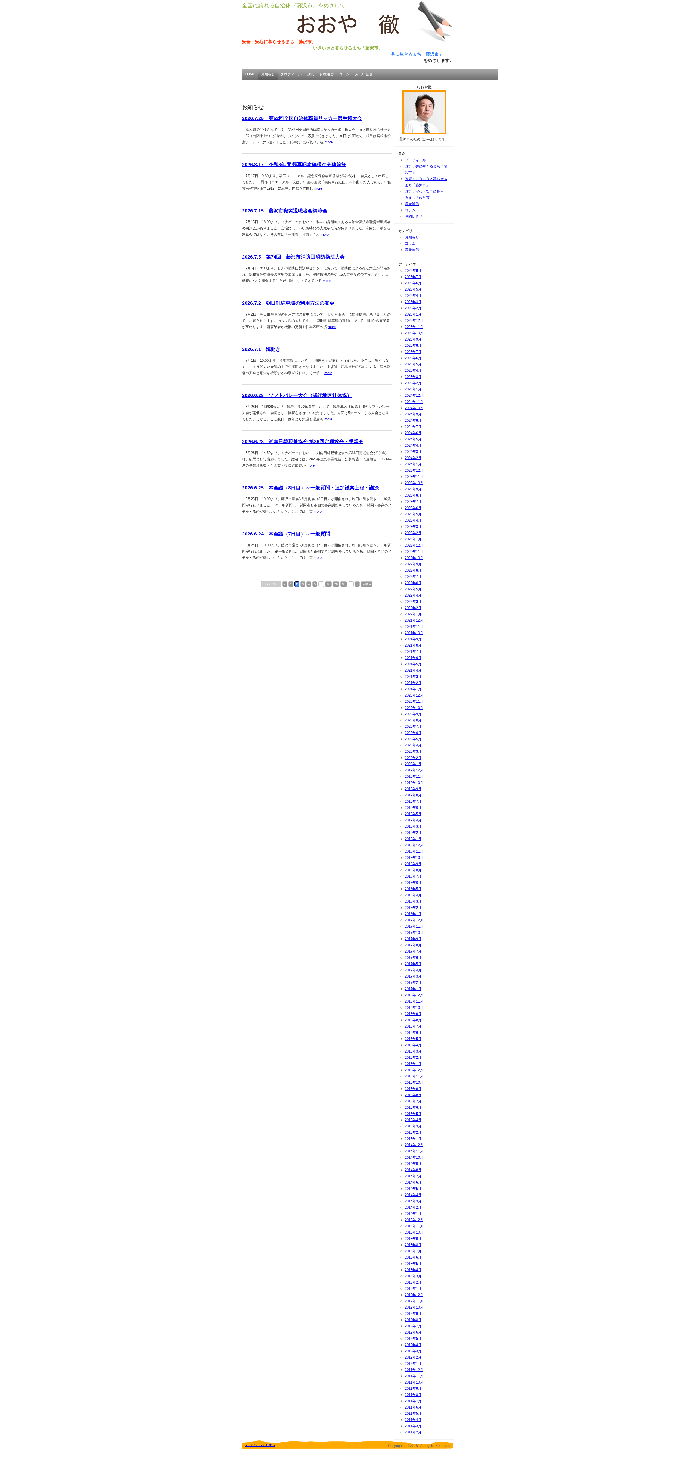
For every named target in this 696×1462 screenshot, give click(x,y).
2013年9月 (413, 1239)
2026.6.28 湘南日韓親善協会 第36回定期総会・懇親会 (302, 441)
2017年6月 (413, 958)
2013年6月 (413, 1257)
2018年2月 (413, 908)
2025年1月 (413, 389)
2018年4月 (413, 895)
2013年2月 (413, 1282)
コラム (344, 74)
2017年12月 (414, 920)
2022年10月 (414, 558)
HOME (250, 74)
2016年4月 (413, 1045)
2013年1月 (413, 1289)
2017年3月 (413, 976)
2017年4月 (413, 970)
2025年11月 (414, 327)
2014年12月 (414, 1145)
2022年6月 (413, 583)
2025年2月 (413, 383)
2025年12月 (414, 321)
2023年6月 (413, 508)
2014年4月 (413, 1195)
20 (336, 584)
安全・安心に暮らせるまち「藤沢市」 (279, 41)
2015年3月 (413, 1126)
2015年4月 (413, 1120)
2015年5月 (413, 1114)
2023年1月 (413, 539)
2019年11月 (414, 776)
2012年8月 (413, 1320)
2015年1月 (413, 1139)
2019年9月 (413, 789)
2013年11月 (414, 1226)
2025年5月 (413, 364)
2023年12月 (414, 470)
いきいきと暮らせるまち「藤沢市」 (348, 48)
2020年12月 (414, 695)
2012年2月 (413, 1357)
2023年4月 (413, 520)
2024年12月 (414, 395)
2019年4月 (413, 820)
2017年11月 (414, 926)
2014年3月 (413, 1201)
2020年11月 (414, 702)
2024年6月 (413, 433)
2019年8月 (413, 795)
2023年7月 (413, 502)
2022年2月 (413, 608)
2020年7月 (413, 726)
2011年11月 (414, 1376)
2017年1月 (413, 989)
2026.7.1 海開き (261, 349)
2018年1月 (413, 914)
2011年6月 (413, 1407)
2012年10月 (414, 1307)
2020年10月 (414, 708)
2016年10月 (414, 1008)
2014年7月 (413, 1176)
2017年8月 (413, 945)
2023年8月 (413, 495)
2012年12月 (414, 1295)
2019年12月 (414, 770)
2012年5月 (413, 1339)
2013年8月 (413, 1245)
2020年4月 (413, 745)
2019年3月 (413, 826)
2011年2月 (413, 1432)
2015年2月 (413, 1132)
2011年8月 (413, 1395)
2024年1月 (413, 464)
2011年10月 (414, 1382)
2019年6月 (413, 808)
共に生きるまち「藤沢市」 (417, 54)
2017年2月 (413, 983)
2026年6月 (413, 283)
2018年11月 (414, 851)
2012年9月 (413, 1314)
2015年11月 (414, 1076)
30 (343, 584)
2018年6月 (413, 883)
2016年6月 (413, 1033)
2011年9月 (413, 1389)
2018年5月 (413, 889)
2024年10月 (414, 408)
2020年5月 (413, 739)
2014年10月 (414, 1157)
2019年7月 (413, 801)
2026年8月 (413, 271)
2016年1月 (413, 1064)
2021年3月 (413, 677)
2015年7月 (413, 1101)
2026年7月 (413, 277)
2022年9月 (413, 564)
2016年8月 (413, 1020)
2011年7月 (413, 1401)
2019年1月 (413, 839)
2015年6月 (413, 1107)
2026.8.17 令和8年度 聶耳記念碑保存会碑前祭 (294, 164)
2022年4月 (413, 595)
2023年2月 (413, 533)
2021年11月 (414, 627)
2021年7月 (413, 652)
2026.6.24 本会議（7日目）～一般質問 (286, 534)
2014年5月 (413, 1189)
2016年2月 (413, 1057)
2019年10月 (414, 783)
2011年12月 (414, 1370)
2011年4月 (413, 1420)
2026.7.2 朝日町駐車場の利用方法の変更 (288, 303)
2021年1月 (413, 689)
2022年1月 (413, 614)
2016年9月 (413, 1014)
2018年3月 (413, 901)
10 (328, 584)
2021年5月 (413, 664)
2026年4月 (413, 296)
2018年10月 (414, 858)
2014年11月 (414, 1151)
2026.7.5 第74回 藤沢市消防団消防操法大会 (293, 257)
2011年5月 (413, 1413)
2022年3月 (413, 602)
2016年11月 (414, 1001)
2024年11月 (414, 402)
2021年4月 (413, 670)
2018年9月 (413, 864)
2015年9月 (413, 1089)
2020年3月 (413, 751)
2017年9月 (413, 939)
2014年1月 (413, 1214)
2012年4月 (413, 1345)
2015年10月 (414, 1082)
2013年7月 (413, 1251)
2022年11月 (414, 552)
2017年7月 (413, 951)
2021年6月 (413, 658)
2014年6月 (413, 1182)
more (329, 142)
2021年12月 (414, 620)
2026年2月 (413, 308)
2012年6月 (413, 1332)
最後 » (366, 584)
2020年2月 (413, 758)
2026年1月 (413, 314)
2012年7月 (413, 1326)
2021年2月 (413, 683)
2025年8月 (413, 346)
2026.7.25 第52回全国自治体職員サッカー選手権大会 (302, 118)
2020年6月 (413, 733)
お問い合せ (364, 74)
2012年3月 (413, 1351)
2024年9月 (413, 414)
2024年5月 (413, 439)
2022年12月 (414, 545)
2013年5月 (413, 1264)
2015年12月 (414, 1070)
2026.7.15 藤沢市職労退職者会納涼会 (284, 210)
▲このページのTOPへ (260, 1445)
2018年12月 (414, 845)
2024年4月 (413, 445)
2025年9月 (413, 339)
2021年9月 (413, 639)
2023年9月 (413, 489)
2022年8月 (413, 570)
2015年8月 (413, 1095)
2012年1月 (413, 1364)
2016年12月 (414, 995)
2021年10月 (414, 633)
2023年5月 (413, 514)
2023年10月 (414, 483)
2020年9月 (413, 714)
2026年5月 (413, 289)
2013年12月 (414, 1220)
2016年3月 (413, 1051)
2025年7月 (413, 352)
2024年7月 (413, 427)
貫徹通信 (326, 74)
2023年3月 (413, 527)
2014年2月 (413, 1207)
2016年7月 (413, 1026)
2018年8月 (413, 870)
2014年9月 (413, 1164)
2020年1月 (413, 764)
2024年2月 (413, 458)
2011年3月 (413, 1426)
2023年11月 (414, 477)
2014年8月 (413, 1170)
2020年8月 (413, 720)
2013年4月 (413, 1270)
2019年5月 (413, 814)
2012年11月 (414, 1301)
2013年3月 (413, 1276)
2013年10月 (414, 1232)
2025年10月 (414, 333)
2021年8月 (413, 645)
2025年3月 (413, 377)
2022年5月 (413, 589)
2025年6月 (413, 358)
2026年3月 (413, 302)
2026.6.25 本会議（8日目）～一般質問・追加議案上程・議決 (310, 487)
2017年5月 (413, 964)
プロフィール (291, 74)
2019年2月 (413, 833)
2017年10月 (414, 933)
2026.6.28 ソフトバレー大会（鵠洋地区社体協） (297, 395)
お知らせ (268, 74)
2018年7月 (413, 876)
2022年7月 (413, 577)
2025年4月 (413, 370)
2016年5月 (413, 1039)
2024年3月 (413, 452)
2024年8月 (413, 420)
